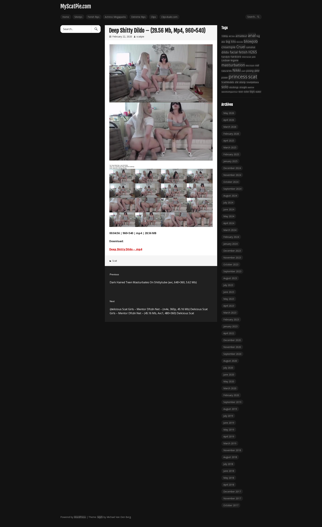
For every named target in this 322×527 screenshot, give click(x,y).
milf (257, 65)
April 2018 (228, 484)
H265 (252, 52)
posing (250, 70)
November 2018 (232, 450)
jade (254, 57)
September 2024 (232, 188)
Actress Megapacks (115, 16)
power (224, 77)
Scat (114, 260)
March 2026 (229, 126)
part (243, 71)
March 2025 (229, 147)
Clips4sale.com (169, 16)
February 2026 (231, 133)
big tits (231, 41)
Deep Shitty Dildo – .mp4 (125, 249)
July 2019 (228, 415)
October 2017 (230, 505)
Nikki (236, 70)
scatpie (140, 36)
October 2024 (230, 181)
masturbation (233, 64)
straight (243, 87)
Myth (100, 517)
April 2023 (228, 305)
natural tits (226, 70)
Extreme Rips (138, 16)
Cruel (240, 46)
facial (234, 52)
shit (236, 82)
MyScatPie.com (75, 6)
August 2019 (230, 409)
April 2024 (228, 223)
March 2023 (229, 312)
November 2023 (232, 257)
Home (65, 16)
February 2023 (231, 319)
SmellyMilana (252, 82)
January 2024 (230, 243)
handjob (225, 56)
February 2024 (231, 236)
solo (224, 86)
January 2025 (230, 161)
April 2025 (228, 140)
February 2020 (231, 395)
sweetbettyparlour (229, 91)
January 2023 (230, 326)
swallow (251, 87)
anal (252, 35)
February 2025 (231, 154)
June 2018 (228, 470)
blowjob (251, 41)
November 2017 (232, 498)
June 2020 (228, 374)
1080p (224, 36)
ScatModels (227, 82)
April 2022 (228, 333)
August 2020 (230, 360)
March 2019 (229, 443)
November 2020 (232, 347)
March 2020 (229, 388)
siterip (242, 82)
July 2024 (228, 202)
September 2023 (232, 271)
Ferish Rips (93, 16)
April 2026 (228, 120)
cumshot (250, 47)
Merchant (250, 65)
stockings (234, 87)
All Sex (232, 36)
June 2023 (228, 292)
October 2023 (230, 264)
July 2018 (228, 464)
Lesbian (225, 60)
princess (238, 76)
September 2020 (232, 353)
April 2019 (228, 436)
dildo (225, 52)
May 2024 (228, 216)
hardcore (236, 56)
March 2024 (229, 230)
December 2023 (232, 250)
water (258, 91)
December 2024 (232, 168)
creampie (228, 47)
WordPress (80, 517)
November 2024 (232, 175)
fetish (243, 52)
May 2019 (228, 429)
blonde (239, 42)
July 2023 (228, 285)
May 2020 (228, 381)
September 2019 (232, 402)
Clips (153, 16)
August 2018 (230, 457)
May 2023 (228, 298)
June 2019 (228, 422)
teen (240, 91)
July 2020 (228, 367)
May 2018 (228, 477)
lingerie (234, 60)
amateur (241, 36)
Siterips (78, 16)
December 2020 (232, 340)
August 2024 (230, 195)
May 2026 (228, 113)
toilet (246, 91)
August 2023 (230, 278)
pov (256, 71)
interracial (246, 57)
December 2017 (232, 491)
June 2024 (228, 209)
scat (252, 76)
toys (252, 91)
